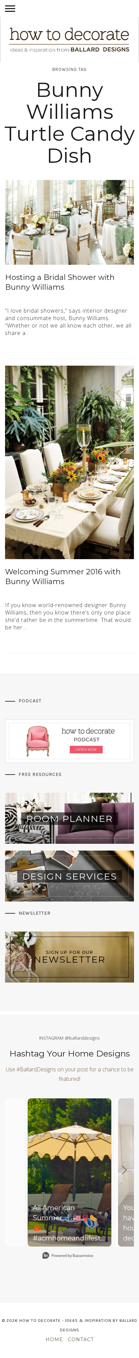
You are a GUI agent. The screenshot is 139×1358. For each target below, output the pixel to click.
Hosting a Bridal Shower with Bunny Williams (60, 282)
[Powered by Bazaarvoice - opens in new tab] (68, 1256)
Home (54, 1339)
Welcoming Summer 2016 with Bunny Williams (63, 576)
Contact (81, 1339)
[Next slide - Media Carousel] (124, 1170)
